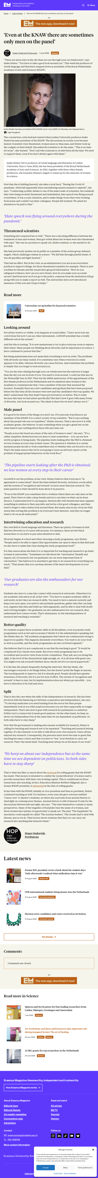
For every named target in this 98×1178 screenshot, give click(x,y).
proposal (52, 772)
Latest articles (17, 13)
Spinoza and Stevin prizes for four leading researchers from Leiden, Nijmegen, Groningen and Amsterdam (55, 1008)
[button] (93, 1149)
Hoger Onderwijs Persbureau (24, 53)
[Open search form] (83, 5)
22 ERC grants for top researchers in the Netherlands (52, 1050)
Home (6, 13)
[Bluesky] (78, 1136)
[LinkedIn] (59, 1136)
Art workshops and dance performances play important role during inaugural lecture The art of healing (56, 1030)
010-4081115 (14, 1139)
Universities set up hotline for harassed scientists (50, 305)
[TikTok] (65, 1136)
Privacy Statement (70, 1173)
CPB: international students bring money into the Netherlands (57, 892)
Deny (65, 1168)
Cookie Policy (58, 1173)
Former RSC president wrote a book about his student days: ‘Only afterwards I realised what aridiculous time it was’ (55, 872)
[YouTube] (72, 1136)
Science (55, 53)
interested (38, 786)
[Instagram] (53, 1136)
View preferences (85, 1168)
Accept (46, 1168)
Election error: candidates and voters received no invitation (55, 914)
